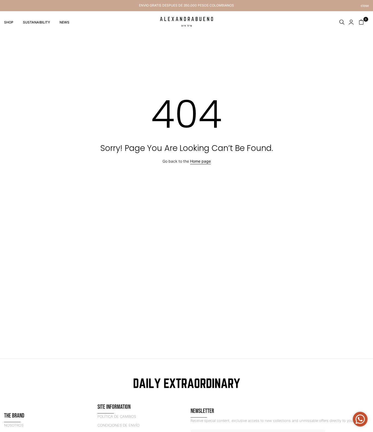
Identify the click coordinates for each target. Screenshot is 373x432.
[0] (361, 22)
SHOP (8, 22)
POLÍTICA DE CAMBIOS (116, 416)
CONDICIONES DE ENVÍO (118, 425)
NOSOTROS (13, 425)
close (8, 5)
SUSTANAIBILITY (36, 22)
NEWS (64, 22)
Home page (200, 161)
